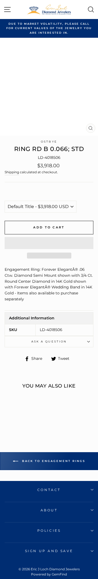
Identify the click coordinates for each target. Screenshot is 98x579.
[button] (49, 243)
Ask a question (49, 341)
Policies (49, 530)
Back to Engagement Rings (52, 461)
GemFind (59, 574)
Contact (49, 490)
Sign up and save (49, 551)
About (49, 510)
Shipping (12, 172)
